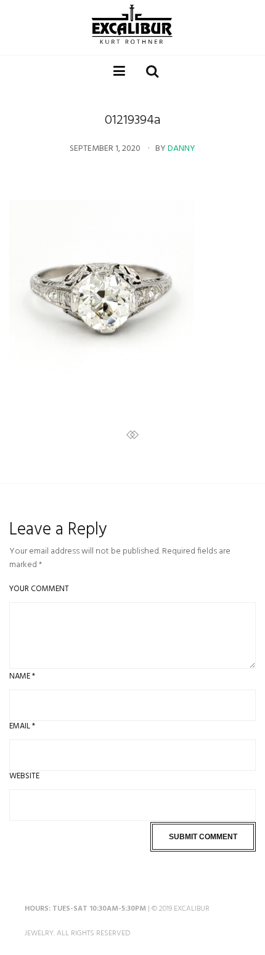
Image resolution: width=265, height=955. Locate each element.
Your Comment (39, 589)
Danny (181, 149)
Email (22, 726)
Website (24, 776)
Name (22, 676)
